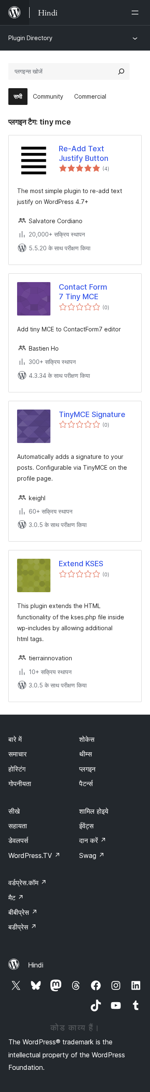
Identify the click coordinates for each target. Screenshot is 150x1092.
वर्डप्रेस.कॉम (27, 882)
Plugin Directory (30, 37)
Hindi (35, 965)
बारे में (15, 739)
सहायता (17, 826)
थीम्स (85, 754)
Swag (92, 855)
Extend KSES (81, 563)
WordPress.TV (34, 855)
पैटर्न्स (86, 783)
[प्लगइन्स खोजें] (121, 71)
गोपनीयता (19, 783)
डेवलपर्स (18, 840)
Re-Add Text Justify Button (83, 153)
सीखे (14, 811)
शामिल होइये (93, 811)
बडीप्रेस (22, 927)
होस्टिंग (16, 769)
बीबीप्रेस (23, 912)
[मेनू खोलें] (136, 12)
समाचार (17, 754)
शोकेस (87, 739)
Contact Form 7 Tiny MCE (83, 292)
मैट (16, 897)
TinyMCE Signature (92, 414)
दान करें (92, 840)
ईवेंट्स (86, 826)
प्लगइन (87, 769)
